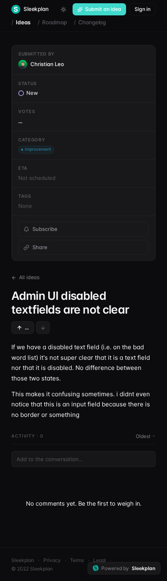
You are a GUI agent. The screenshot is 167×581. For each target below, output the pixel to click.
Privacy (52, 560)
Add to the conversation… (50, 459)
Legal (99, 560)
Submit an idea (103, 9)
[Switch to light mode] (63, 9)
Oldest (143, 436)
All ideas (29, 277)
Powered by (128, 568)
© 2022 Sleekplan (32, 569)
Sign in (142, 9)
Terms (77, 560)
